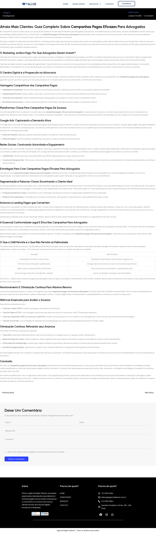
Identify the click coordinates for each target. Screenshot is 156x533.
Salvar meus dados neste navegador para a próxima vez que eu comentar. (36, 452)
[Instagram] (106, 514)
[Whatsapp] (112, 514)
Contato (109, 4)
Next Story (149, 392)
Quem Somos (78, 4)
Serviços (93, 4)
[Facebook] (100, 514)
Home (65, 4)
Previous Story (8, 392)
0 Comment (148, 16)
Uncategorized (8, 16)
